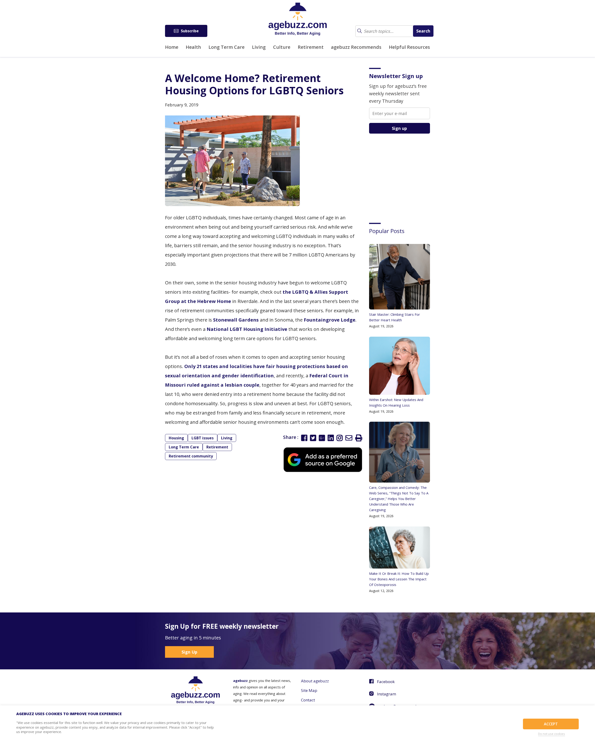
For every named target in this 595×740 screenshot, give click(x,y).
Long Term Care (226, 47)
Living (259, 47)
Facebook (386, 681)
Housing (176, 438)
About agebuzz (315, 681)
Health (193, 47)
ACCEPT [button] (551, 724)
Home (171, 47)
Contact (308, 700)
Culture (281, 47)
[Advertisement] (404, 175)
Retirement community (191, 456)
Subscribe (190, 30)
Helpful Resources (409, 47)
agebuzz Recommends (356, 47)
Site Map (309, 690)
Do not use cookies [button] (551, 734)
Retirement (311, 47)
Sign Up (189, 652)
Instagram (386, 694)
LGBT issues (203, 438)
